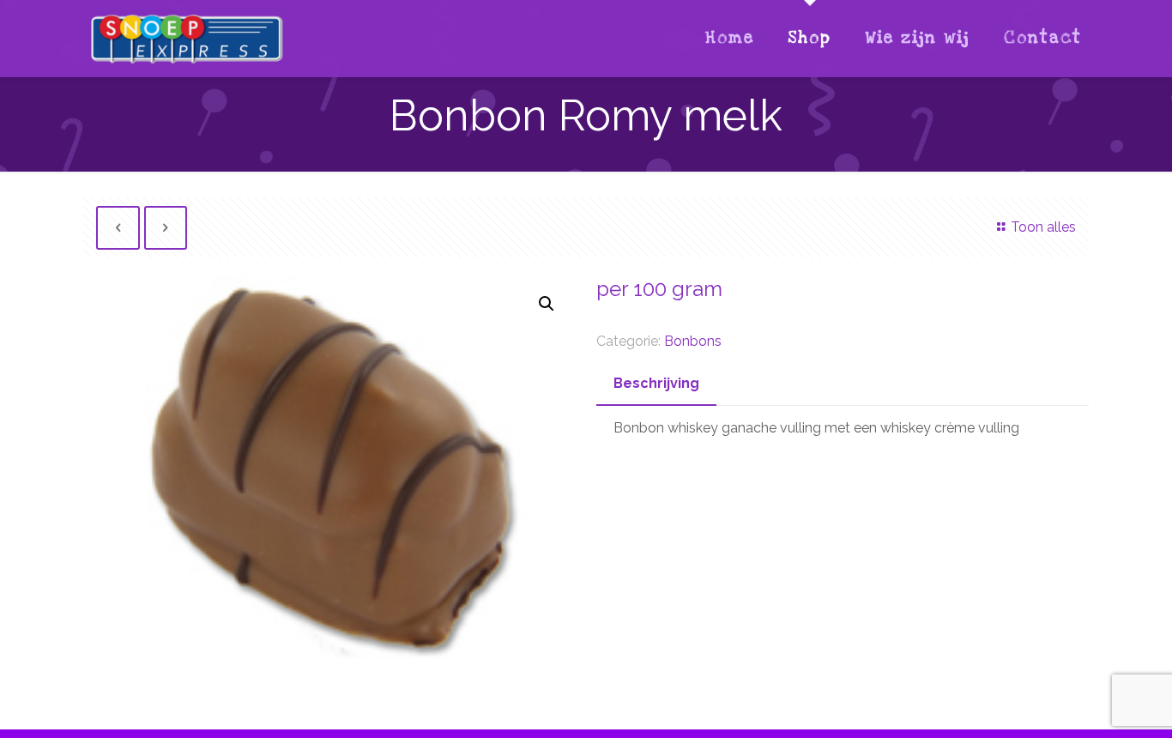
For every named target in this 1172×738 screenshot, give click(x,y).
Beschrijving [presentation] (656, 383)
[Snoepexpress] (187, 38)
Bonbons (693, 341)
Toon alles (1043, 227)
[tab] (656, 384)
